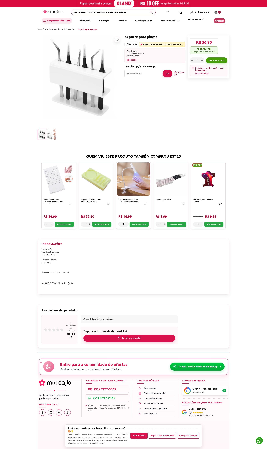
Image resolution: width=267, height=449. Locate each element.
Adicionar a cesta (217, 60)
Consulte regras (202, 73)
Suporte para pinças (87, 29)
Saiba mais (132, 60)
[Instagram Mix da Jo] (51, 412)
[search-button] (151, 12)
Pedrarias (122, 21)
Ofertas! (219, 20)
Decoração (104, 21)
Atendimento (148, 413)
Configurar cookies (188, 436)
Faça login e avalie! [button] (131, 338)
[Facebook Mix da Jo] (42, 412)
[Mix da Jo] (55, 382)
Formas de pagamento (152, 393)
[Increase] (202, 60)
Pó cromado (85, 21)
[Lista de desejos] (167, 12)
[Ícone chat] (180, 12)
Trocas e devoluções (151, 403)
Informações (52, 244)
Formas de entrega (150, 398)
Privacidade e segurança (153, 408)
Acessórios (70, 29)
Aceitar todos (139, 436)
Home (40, 29)
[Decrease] (192, 60)
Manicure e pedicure (170, 21)
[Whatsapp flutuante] (259, 441)
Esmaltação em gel (143, 21)
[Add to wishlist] (117, 39)
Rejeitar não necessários (162, 436)
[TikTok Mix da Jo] (67, 412)
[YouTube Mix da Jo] (59, 412)
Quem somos (147, 388)
